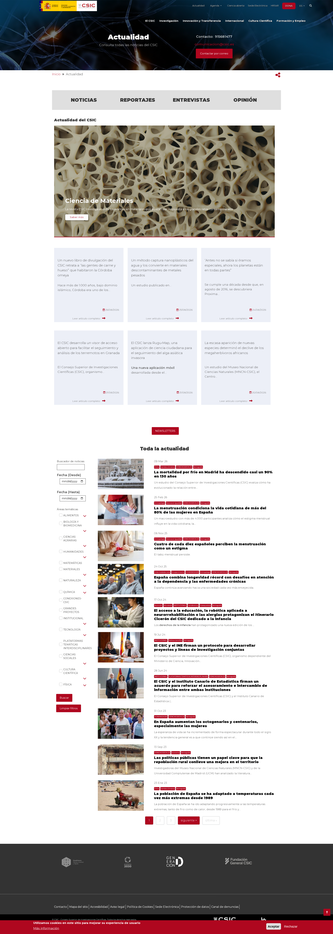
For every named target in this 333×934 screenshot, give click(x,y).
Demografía (198, 467)
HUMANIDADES (71, 551)
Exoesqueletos (205, 605)
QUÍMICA (67, 592)
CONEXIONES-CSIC (72, 600)
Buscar (64, 697)
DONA (289, 5)
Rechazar (290, 926)
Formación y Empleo (291, 20)
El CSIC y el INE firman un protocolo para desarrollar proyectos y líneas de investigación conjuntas (204, 647)
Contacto (60, 906)
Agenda (215, 5)
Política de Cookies (140, 906)
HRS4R (275, 5)
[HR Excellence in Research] (263, 919)
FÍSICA (65, 684)
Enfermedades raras (162, 572)
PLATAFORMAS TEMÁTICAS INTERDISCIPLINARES (74, 644)
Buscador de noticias (70, 461)
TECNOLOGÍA (70, 629)
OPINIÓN (245, 100)
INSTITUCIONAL (71, 618)
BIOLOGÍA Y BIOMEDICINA (72, 523)
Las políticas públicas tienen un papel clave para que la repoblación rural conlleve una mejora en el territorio (208, 760)
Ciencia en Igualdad (174, 503)
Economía (176, 753)
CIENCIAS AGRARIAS (70, 538)
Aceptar (273, 926)
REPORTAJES (137, 100)
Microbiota (168, 605)
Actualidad (198, 5)
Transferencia (193, 605)
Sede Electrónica (257, 5)
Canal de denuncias (224, 906)
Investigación (168, 20)
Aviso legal (117, 906)
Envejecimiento (178, 572)
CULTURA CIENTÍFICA (70, 671)
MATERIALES (69, 569)
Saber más (77, 217)
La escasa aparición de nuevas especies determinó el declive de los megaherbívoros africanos (234, 348)
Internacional (234, 20)
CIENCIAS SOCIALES (69, 656)
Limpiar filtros (69, 708)
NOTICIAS (84, 100)
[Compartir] (278, 75)
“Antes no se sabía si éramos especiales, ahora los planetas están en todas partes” (234, 265)
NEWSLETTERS (165, 430)
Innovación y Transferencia (202, 20)
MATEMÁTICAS (70, 563)
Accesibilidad (99, 906)
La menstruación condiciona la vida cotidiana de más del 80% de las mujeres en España (210, 510)
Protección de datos (195, 906)
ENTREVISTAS (191, 100)
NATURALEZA (70, 580)
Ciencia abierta (235, 5)
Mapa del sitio (78, 906)
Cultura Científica (260, 20)
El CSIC (150, 20)
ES (301, 5)
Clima (156, 467)
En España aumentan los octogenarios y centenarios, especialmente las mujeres (206, 724)
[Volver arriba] (326, 912)
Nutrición (158, 605)
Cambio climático (168, 467)
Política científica (175, 640)
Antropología (159, 503)
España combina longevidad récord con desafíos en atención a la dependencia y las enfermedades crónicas (214, 579)
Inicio (56, 74)
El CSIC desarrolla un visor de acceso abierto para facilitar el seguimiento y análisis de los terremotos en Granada (89, 348)
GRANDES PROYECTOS (71, 610)
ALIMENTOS (69, 515)
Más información (46, 928)
